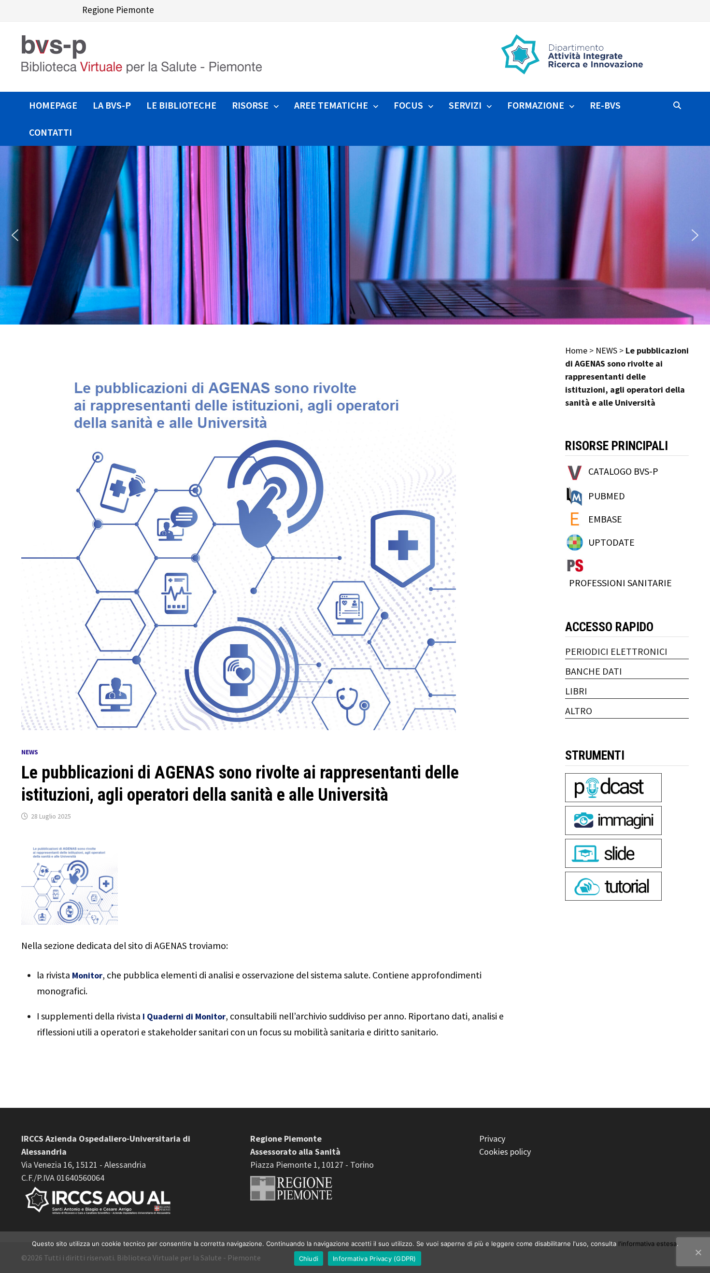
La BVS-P (112, 105)
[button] (15, 235)
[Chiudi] (698, 1252)
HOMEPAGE (53, 105)
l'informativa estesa (647, 1243)
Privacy (492, 1138)
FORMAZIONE (535, 105)
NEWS (29, 752)
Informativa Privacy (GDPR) (374, 1258)
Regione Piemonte (118, 9)
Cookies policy (505, 1151)
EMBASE (605, 519)
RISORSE (250, 105)
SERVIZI (465, 105)
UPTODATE (611, 542)
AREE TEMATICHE (331, 105)
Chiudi (309, 1258)
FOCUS (408, 105)
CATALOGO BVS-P (623, 471)
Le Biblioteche (181, 105)
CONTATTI (50, 132)
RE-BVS (605, 105)
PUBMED (606, 496)
